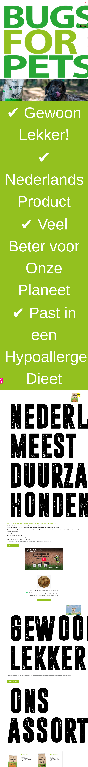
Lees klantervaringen (43, 599)
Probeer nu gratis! (13, 545)
